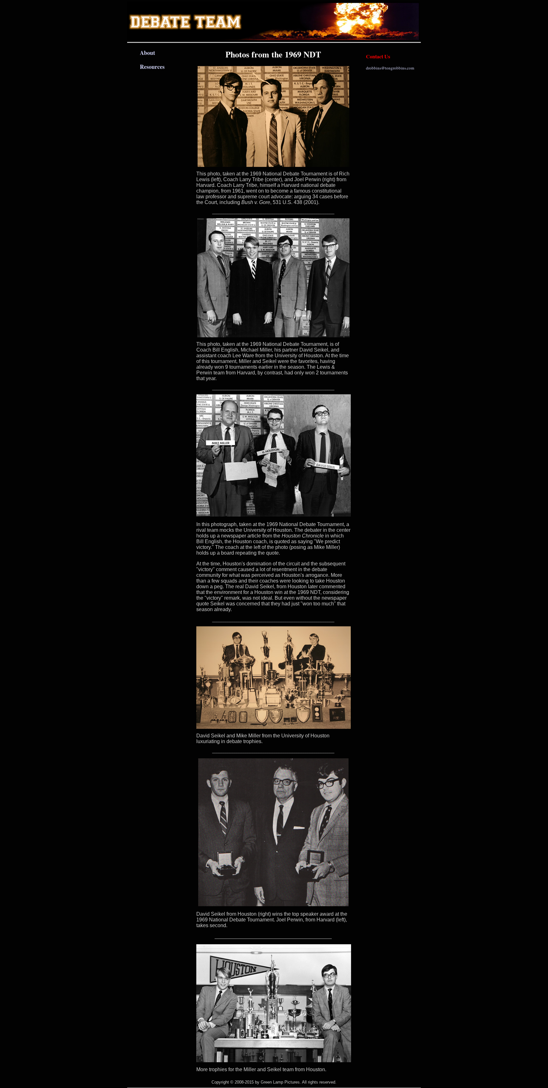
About (147, 53)
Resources (152, 67)
